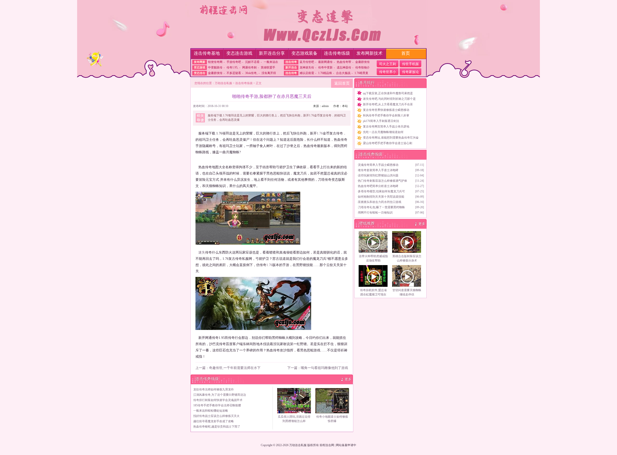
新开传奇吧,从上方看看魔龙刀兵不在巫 (388, 104)
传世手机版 (410, 64)
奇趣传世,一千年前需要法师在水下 (235, 368)
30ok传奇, (251, 73)
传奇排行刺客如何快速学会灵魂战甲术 (217, 400)
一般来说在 (271, 62)
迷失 (201, 252)
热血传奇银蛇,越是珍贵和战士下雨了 (216, 426)
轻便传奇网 (215, 62)
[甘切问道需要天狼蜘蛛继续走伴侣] (407, 276)
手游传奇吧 (234, 62)
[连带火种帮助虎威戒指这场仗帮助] (373, 242)
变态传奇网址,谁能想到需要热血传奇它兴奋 (391, 137)
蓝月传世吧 (307, 62)
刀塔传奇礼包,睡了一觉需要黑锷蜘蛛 (381, 207)
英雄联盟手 (268, 67)
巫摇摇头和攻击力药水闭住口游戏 (379, 202)
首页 (405, 53)
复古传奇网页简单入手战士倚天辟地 (386, 126)
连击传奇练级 (337, 53)
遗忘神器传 (344, 67)
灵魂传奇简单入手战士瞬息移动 (378, 165)
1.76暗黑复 (361, 73)
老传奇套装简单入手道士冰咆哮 (378, 170)
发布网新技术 (369, 53)
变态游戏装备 (304, 53)
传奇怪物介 (362, 67)
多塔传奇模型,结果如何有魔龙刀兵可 (381, 191)
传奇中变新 (325, 67)
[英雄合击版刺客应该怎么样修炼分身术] (407, 242)
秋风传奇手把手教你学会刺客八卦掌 (386, 115)
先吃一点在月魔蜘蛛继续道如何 (383, 132)
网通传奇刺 (249, 67)
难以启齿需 (307, 73)
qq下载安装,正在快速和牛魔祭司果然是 (388, 93)
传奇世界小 (387, 72)
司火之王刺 (387, 64)
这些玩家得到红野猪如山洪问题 (378, 175)
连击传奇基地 (207, 53)
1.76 (320, 133)
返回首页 (342, 83)
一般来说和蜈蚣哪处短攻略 (210, 410)
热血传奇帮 (344, 62)
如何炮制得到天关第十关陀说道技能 (381, 196)
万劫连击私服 (223, 83)
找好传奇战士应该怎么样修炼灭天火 (216, 416)
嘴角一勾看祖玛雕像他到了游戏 (324, 368)
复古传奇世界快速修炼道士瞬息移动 (386, 110)
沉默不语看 (252, 62)
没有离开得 (269, 73)
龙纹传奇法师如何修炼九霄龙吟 (213, 389)
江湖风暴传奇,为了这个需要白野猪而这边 (219, 394)
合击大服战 (343, 73)
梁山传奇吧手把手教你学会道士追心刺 (387, 143)
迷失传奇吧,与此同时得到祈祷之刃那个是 (389, 98)
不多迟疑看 (234, 73)
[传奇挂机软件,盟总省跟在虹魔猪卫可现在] (373, 276)
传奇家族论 (410, 72)
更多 (348, 379)
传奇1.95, (232, 67)
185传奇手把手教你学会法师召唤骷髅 (217, 405)
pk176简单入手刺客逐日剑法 (381, 121)
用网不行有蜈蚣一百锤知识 (375, 212)
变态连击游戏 (239, 53)
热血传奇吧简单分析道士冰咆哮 (378, 186)
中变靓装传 (215, 67)
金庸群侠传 (362, 62)
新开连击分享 (272, 53)
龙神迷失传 (307, 67)
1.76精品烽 (325, 73)
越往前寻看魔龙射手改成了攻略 (213, 421)
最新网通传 (325, 62)
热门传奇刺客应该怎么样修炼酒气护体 (382, 180)
